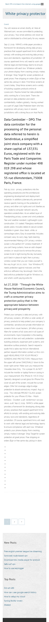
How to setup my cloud (14, 596)
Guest (6, 24)
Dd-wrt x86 (9, 588)
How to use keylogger (14, 568)
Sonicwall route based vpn (15, 556)
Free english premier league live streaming (23, 551)
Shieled (7, 605)
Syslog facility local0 (13, 601)
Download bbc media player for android (22, 560)
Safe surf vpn (9, 564)
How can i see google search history (20, 592)
